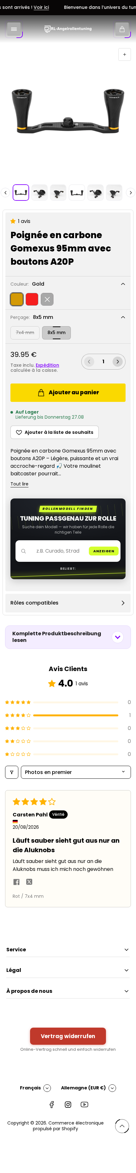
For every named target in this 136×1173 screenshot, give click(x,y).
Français (30, 1088)
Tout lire (19, 484)
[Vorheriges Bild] (5, 192)
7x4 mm (25, 332)
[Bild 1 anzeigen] (21, 192)
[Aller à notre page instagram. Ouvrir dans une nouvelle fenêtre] (68, 1104)
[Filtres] (11, 772)
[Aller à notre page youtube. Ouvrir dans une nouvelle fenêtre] (84, 1104)
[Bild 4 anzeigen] (77, 192)
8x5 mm (56, 332)
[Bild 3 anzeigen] (58, 192)
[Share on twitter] (29, 883)
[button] (14, 221)
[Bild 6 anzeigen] (114, 192)
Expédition (47, 365)
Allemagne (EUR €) (83, 1088)
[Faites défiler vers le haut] (122, 1126)
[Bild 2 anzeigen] (39, 192)
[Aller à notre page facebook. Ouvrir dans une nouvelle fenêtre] (51, 1104)
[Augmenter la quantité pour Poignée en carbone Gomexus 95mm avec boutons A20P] (118, 362)
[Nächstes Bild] (130, 192)
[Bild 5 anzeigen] (95, 192)
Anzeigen (103, 551)
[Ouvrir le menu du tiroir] (14, 29)
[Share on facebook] (16, 883)
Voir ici (35, 7)
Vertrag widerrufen (68, 1036)
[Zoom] (124, 54)
